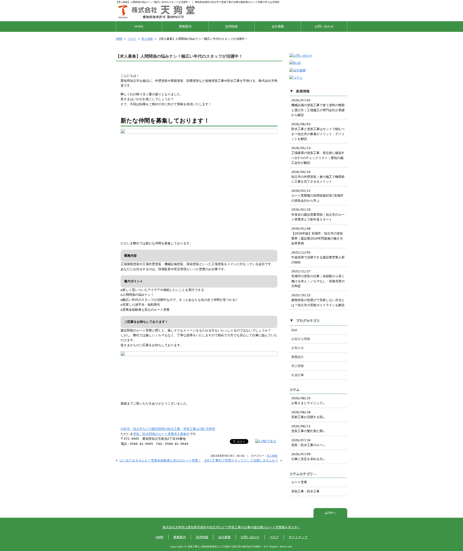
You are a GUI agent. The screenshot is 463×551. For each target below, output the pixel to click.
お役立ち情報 (300, 339)
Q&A (294, 330)
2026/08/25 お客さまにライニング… (308, 400)
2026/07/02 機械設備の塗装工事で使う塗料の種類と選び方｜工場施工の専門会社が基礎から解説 (318, 107)
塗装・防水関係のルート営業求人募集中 (161, 434)
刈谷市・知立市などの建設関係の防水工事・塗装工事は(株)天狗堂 (168, 429)
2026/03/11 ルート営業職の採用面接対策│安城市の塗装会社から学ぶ (317, 195)
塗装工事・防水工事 (305, 491)
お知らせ (297, 348)
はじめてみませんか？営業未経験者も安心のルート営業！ (160, 460)
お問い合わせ (324, 26)
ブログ (132, 39)
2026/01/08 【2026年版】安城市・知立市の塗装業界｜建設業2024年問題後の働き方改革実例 (317, 236)
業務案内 (185, 26)
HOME (138, 26)
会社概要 (278, 26)
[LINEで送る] (265, 441)
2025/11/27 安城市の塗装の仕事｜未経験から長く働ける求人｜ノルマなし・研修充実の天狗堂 (318, 278)
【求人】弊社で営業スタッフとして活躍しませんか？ (240, 460)
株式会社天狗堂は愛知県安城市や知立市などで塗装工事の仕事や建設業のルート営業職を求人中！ (231, 527)
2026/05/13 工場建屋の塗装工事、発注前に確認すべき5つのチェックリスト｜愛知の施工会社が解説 (318, 155)
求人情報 (147, 39)
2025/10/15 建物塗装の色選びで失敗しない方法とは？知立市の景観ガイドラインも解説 (318, 300)
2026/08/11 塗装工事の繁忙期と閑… (308, 428)
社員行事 (297, 375)
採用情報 (231, 26)
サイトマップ (298, 537)
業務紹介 (297, 357)
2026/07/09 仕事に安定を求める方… (308, 456)
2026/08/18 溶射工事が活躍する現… (308, 414)
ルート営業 (299, 482)
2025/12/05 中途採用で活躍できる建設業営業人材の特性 (318, 257)
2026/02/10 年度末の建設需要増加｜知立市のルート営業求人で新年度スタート (318, 214)
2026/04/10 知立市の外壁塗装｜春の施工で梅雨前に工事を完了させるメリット (318, 177)
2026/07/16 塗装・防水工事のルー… (308, 442)
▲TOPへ (330, 513)
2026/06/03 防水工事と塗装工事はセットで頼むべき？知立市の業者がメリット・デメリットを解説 (318, 131)
